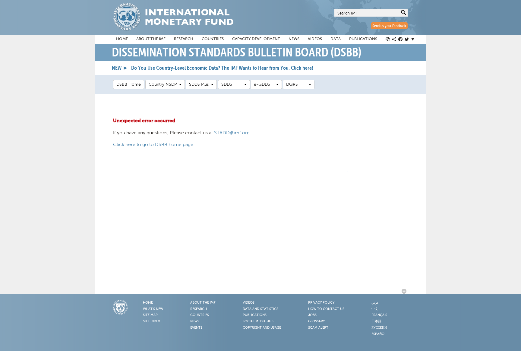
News (294, 39)
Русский (379, 328)
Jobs (312, 315)
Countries (213, 39)
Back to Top (405, 291)
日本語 (376, 321)
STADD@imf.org (232, 133)
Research (183, 39)
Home (122, 39)
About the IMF (151, 39)
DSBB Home (128, 84)
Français (379, 315)
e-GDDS (265, 84)
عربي (375, 303)
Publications (363, 39)
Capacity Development (256, 39)
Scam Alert (318, 328)
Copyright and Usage (262, 328)
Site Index (151, 321)
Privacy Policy (321, 303)
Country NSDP (164, 84)
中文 (374, 309)
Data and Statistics (260, 309)
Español (378, 334)
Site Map (150, 315)
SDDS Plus (200, 84)
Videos (315, 39)
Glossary (316, 321)
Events (196, 328)
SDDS (232, 84)
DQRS (297, 84)
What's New (153, 309)
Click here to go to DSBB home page (153, 144)
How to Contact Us (326, 309)
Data (335, 39)
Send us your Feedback (389, 26)
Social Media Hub (258, 321)
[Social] (401, 39)
